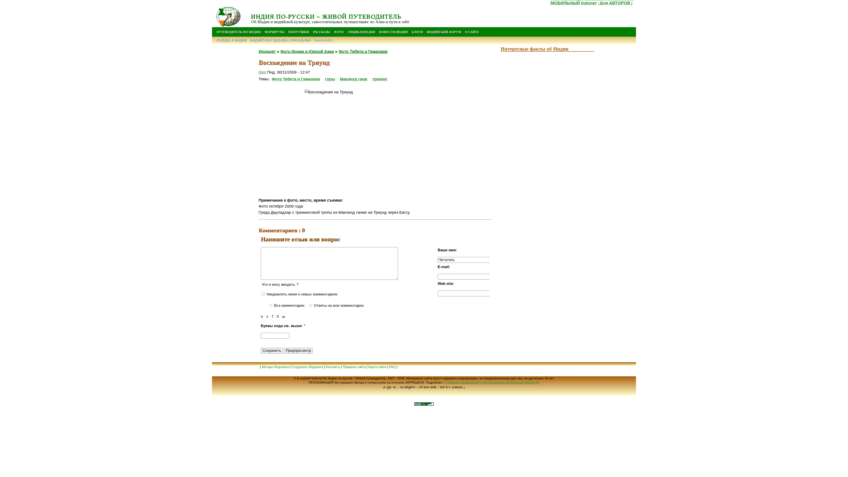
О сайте (472, 32)
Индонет (267, 51)
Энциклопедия (361, 32)
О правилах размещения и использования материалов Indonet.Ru (491, 382)
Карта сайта (377, 367)
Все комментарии (289, 305)
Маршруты (274, 32)
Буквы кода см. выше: (283, 326)
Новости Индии (393, 32)
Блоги (417, 32)
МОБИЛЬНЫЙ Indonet (573, 3)
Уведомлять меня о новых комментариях (301, 294)
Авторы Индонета (275, 367)
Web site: (446, 284)
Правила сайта (354, 367)
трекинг (380, 79)
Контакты (333, 367)
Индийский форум (444, 32)
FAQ (392, 367)
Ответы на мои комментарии (338, 305)
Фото (339, 32)
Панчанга (323, 40)
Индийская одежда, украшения (280, 40)
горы (330, 79)
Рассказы (321, 32)
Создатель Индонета (307, 367)
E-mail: (444, 267)
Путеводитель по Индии (239, 32)
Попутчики (299, 32)
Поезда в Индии (231, 40)
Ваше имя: (447, 250)
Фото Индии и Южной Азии (307, 51)
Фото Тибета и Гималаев (363, 51)
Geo (262, 72)
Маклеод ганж (353, 79)
